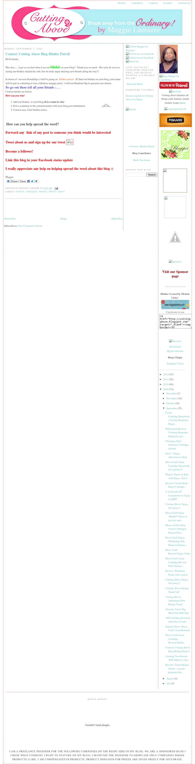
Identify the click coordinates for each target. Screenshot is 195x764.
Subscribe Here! (135, 84)
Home (64, 218)
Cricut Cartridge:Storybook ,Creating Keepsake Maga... (177, 418)
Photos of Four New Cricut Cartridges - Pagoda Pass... (176, 528)
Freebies (32, 192)
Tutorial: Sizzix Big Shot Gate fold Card (177, 611)
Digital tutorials (175, 351)
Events (20, 192)
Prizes (43, 192)
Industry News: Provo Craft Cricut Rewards (177, 628)
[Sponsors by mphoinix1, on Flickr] (175, 261)
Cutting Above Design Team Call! (177, 590)
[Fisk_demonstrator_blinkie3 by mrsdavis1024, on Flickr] (175, 126)
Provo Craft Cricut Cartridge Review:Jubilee (174, 638)
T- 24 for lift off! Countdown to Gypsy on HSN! (177, 495)
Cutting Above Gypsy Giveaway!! (176, 506)
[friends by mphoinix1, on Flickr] (131, 109)
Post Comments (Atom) (30, 225)
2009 (166, 389)
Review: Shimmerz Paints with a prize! (176, 572)
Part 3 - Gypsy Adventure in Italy (176, 455)
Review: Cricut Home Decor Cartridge (176, 485)
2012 (166, 374)
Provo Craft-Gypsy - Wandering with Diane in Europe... (176, 541)
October (170, 403)
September (172, 408)
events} (168, 3)
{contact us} (184, 3)
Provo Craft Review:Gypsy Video (177, 551)
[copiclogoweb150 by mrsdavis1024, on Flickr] (175, 109)
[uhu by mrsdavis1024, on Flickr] (175, 217)
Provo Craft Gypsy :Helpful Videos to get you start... (176, 516)
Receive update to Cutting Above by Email (139, 97)
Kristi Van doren (141, 160)
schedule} (138, 3)
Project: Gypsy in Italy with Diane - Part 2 (177, 476)
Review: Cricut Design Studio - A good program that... (177, 668)
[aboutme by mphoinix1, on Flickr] (175, 91)
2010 (166, 384)
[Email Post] (56, 188)
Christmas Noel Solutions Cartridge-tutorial (177, 444)
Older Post (117, 218)
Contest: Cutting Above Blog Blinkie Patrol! (38, 54)
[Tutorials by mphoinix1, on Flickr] (175, 341)
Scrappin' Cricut (175, 363)
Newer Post (10, 218)
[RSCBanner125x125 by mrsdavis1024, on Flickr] (175, 191)
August (170, 678)
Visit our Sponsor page (175, 273)
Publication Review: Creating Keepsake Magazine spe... (176, 432)
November (172, 398)
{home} (121, 3)
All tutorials (175, 346)
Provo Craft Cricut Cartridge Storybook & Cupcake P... (177, 465)
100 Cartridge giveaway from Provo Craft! (177, 619)
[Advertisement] (48, 208)
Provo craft (57, 192)
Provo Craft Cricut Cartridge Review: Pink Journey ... (176, 562)
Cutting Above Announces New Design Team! (175, 600)
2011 (166, 379)
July (168, 683)
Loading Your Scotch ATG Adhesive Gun (176, 658)
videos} (154, 3)
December (171, 393)
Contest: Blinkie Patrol (142, 146)
